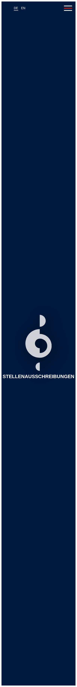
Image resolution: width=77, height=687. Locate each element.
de (16, 8)
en (23, 8)
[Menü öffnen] (68, 8)
